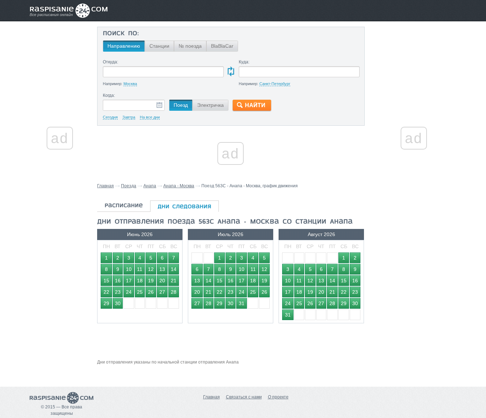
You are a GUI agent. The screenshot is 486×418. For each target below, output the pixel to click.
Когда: (109, 95)
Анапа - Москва (178, 185)
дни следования (184, 207)
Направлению (123, 46)
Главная (105, 185)
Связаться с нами (244, 397)
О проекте (278, 397)
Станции (159, 46)
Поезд (181, 105)
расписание (124, 206)
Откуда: (110, 61)
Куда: (244, 61)
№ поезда (190, 46)
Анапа (149, 185)
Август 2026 (321, 234)
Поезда (128, 185)
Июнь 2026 (140, 234)
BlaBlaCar (222, 46)
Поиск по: (121, 34)
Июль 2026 (230, 234)
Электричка (210, 105)
